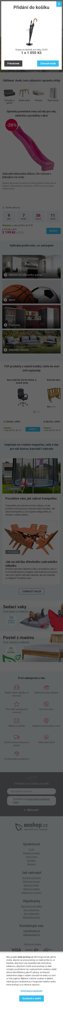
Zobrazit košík (48, 63)
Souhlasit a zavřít (31, 998)
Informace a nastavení (31, 991)
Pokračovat (13, 63)
